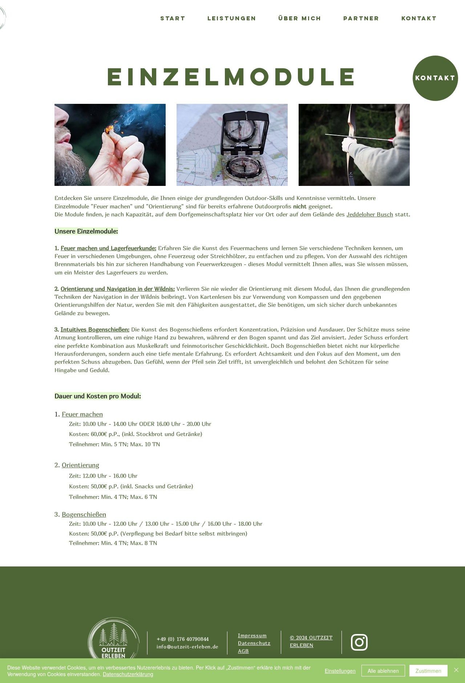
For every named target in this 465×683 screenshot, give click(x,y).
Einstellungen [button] (340, 670)
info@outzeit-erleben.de (187, 646)
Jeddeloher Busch (370, 214)
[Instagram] (359, 642)
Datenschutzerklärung (128, 674)
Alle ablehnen (383, 670)
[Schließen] (456, 670)
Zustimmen (428, 670)
